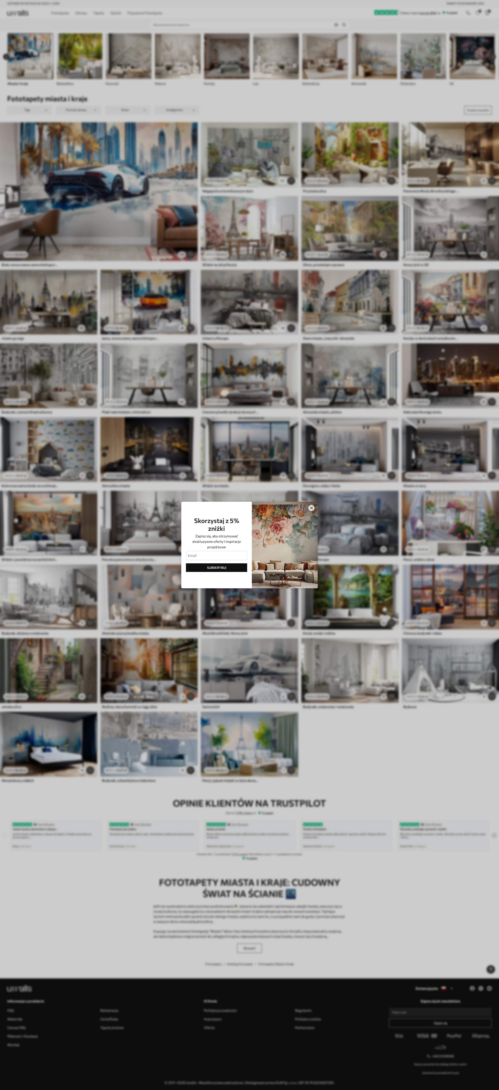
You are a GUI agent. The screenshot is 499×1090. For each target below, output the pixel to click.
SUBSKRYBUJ (216, 567)
